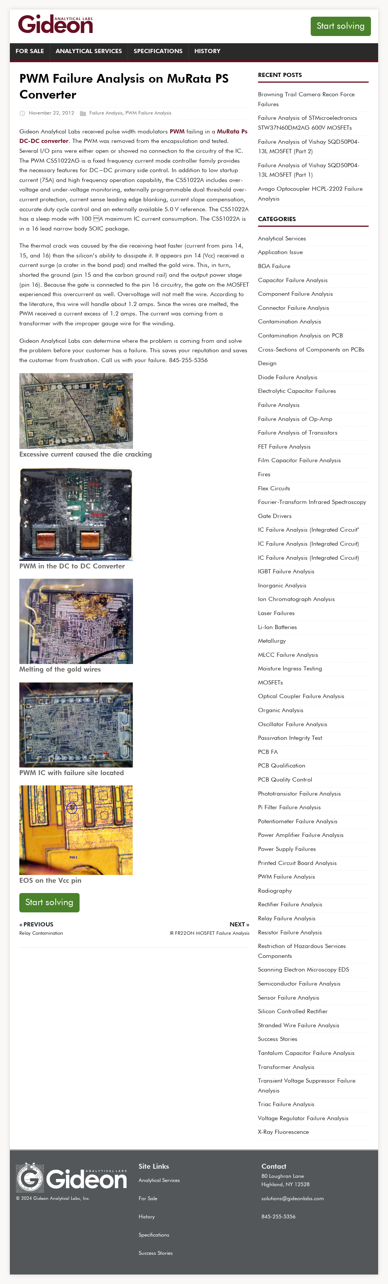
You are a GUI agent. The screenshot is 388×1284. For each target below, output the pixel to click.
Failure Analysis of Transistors (298, 433)
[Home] (71, 1191)
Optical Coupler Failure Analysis (301, 697)
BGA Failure (274, 267)
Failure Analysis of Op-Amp (295, 419)
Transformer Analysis (286, 1067)
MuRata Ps (232, 132)
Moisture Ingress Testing (290, 669)
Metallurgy (272, 641)
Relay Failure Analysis (287, 919)
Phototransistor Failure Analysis (299, 794)
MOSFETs (270, 683)
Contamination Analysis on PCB (300, 336)
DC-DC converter (44, 141)
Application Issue (280, 253)
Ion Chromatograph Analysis (296, 599)
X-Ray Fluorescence (283, 1132)
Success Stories (277, 1039)
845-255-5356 (278, 1217)
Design (267, 364)
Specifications (158, 52)
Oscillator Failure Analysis (292, 725)
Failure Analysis (105, 113)
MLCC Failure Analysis (288, 655)
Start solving (341, 26)
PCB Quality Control (285, 780)
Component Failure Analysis (295, 294)
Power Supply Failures (287, 849)
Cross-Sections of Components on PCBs (311, 350)
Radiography (275, 891)
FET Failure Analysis (284, 447)
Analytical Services (89, 52)
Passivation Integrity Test (290, 738)
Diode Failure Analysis (288, 378)
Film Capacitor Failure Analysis (299, 461)
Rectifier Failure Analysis (290, 905)
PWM (177, 132)
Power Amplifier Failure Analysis (301, 835)
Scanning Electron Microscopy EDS (303, 970)
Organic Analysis (281, 711)
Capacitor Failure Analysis (293, 281)
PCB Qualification (281, 766)
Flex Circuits (274, 489)
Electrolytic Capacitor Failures (297, 391)
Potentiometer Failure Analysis (298, 822)
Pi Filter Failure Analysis (289, 808)
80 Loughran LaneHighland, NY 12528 (285, 1180)
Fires (264, 475)
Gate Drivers (275, 516)
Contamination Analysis (289, 322)
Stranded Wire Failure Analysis (299, 1026)
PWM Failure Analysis (148, 113)
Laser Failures (276, 614)
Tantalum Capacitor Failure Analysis (306, 1053)
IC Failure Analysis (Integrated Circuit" (308, 530)
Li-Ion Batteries (277, 628)
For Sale (30, 52)
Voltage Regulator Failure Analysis (303, 1119)
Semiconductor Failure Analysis (299, 984)
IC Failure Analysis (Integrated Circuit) (308, 544)
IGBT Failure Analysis (286, 572)
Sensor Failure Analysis (288, 998)
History (207, 52)
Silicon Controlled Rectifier (293, 1012)
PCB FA (268, 752)
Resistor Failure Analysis (290, 933)
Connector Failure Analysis (293, 308)
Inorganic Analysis (282, 586)
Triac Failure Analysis (286, 1105)
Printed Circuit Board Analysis (297, 863)
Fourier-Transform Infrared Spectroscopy (312, 502)
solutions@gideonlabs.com (292, 1198)
